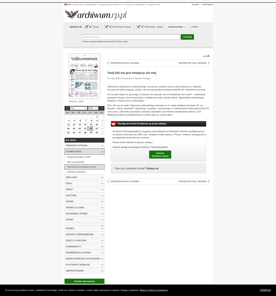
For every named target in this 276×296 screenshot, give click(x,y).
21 (85, 128)
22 (91, 128)
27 (80, 132)
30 (97, 132)
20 (80, 128)
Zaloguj (195, 4)
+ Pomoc (194, 27)
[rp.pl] (68, 4)
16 (97, 124)
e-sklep (128, 5)
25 (68, 132)
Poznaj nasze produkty (111, 5)
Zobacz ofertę (122, 41)
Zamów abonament (84, 281)
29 (91, 132)
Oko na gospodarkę (75, 162)
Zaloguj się (136, 168)
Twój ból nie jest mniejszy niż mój (81, 167)
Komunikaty (140, 5)
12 (74, 124)
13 (80, 124)
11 (68, 124)
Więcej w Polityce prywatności (154, 290)
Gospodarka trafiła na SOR (78, 157)
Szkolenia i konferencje (85, 5)
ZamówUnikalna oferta (160, 154)
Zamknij (265, 290)
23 (97, 128)
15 (91, 124)
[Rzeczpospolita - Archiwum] (96, 14)
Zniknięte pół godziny (76, 172)
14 (85, 124)
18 (68, 128)
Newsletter (154, 5)
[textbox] (131, 37)
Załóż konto (207, 4)
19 (74, 128)
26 (74, 132)
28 (85, 132)
